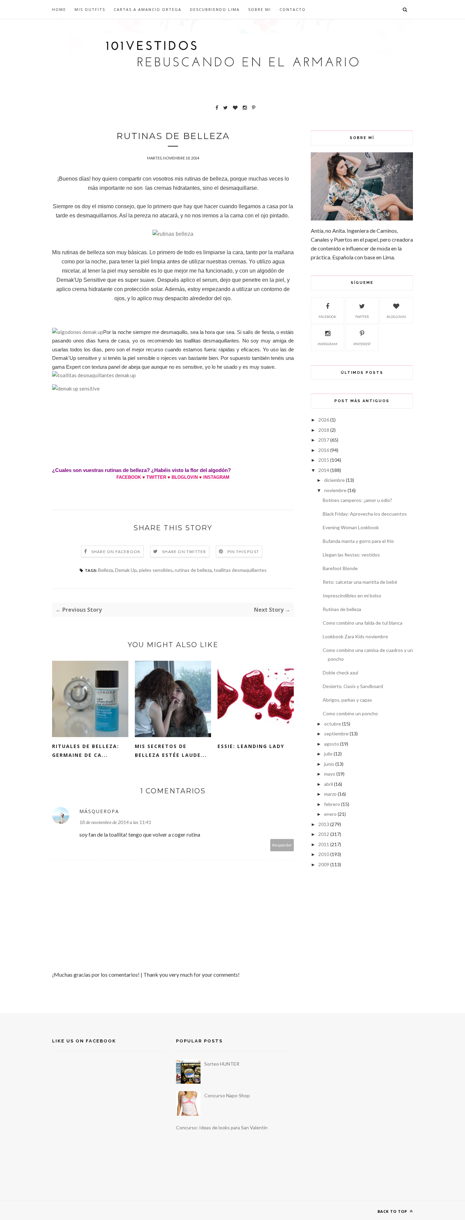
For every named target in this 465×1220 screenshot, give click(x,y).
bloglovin (396, 317)
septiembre (336, 733)
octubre (332, 724)
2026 (323, 420)
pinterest (362, 344)
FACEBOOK (128, 477)
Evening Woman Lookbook (351, 527)
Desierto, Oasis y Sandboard (353, 686)
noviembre (335, 490)
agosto (331, 744)
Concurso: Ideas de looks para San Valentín (222, 1127)
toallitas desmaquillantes (240, 570)
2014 (323, 470)
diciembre (334, 480)
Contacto (292, 9)
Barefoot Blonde (340, 568)
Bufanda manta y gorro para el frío (358, 541)
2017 (323, 440)
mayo (329, 774)
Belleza (105, 570)
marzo (330, 794)
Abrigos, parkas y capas (347, 700)
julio (328, 754)
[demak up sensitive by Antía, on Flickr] (76, 388)
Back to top (393, 1211)
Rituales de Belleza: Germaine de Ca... (85, 750)
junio (329, 764)
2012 (323, 834)
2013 (323, 824)
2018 (323, 430)
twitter (362, 317)
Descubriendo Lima (215, 9)
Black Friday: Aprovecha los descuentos (365, 514)
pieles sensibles (156, 570)
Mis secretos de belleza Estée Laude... (171, 750)
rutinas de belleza (193, 570)
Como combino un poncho (350, 713)
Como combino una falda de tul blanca (362, 623)
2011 (323, 844)
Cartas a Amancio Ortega (147, 9)
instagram (327, 344)
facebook (327, 317)
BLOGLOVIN (185, 477)
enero (330, 814)
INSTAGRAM (216, 477)
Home (59, 9)
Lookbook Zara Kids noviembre (355, 636)
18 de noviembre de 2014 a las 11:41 (115, 822)
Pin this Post (243, 551)
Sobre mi (259, 9)
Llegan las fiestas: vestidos (351, 555)
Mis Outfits (90, 9)
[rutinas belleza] (173, 234)
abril (328, 784)
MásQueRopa (99, 811)
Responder (282, 845)
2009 (323, 864)
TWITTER (156, 477)
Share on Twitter (184, 551)
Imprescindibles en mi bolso (352, 595)
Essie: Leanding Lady (251, 746)
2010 (323, 854)
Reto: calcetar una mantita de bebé (360, 582)
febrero (332, 804)
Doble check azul (340, 672)
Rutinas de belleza (342, 609)
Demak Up (126, 570)
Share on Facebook (116, 551)
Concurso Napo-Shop (227, 1095)
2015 (323, 460)
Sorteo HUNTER (221, 1064)
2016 (323, 450)
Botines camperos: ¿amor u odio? (357, 500)
